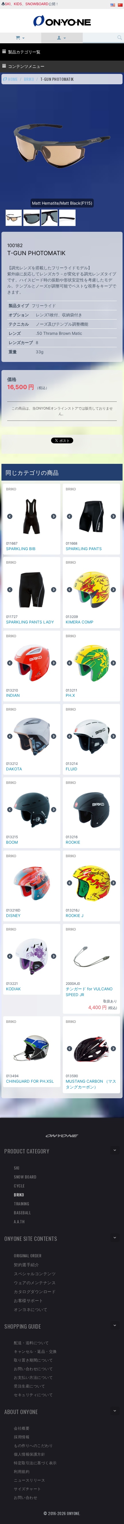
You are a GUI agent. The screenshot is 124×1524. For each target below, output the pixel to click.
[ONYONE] (62, 20)
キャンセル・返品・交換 (35, 1351)
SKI (7, 4)
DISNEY (13, 915)
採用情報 (21, 1436)
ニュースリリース (29, 1480)
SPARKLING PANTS (84, 548)
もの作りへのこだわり (33, 1445)
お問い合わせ (25, 1497)
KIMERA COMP (79, 622)
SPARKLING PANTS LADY (30, 622)
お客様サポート (28, 1300)
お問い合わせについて (33, 1368)
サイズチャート (27, 1488)
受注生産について (29, 1386)
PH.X (70, 695)
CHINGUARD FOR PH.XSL (30, 1081)
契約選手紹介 (26, 1264)
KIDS (18, 4)
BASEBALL (22, 1212)
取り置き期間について (33, 1360)
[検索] (120, 38)
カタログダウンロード (35, 1291)
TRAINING (21, 1203)
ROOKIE (73, 842)
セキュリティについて (33, 1394)
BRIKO (29, 79)
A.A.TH (19, 1221)
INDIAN (13, 695)
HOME (12, 79)
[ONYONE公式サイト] (62, 1135)
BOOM (12, 842)
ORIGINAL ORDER (27, 1255)
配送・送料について (31, 1342)
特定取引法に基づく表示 (35, 1462)
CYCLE (19, 1186)
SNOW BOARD (25, 1177)
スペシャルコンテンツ (35, 1273)
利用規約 (21, 1471)
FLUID (71, 769)
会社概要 (21, 1428)
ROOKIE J (74, 915)
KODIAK (13, 989)
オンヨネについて (30, 1309)
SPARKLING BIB (20, 548)
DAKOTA (14, 769)
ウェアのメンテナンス (35, 1282)
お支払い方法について (33, 1377)
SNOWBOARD (36, 4)
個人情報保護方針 (29, 1454)
